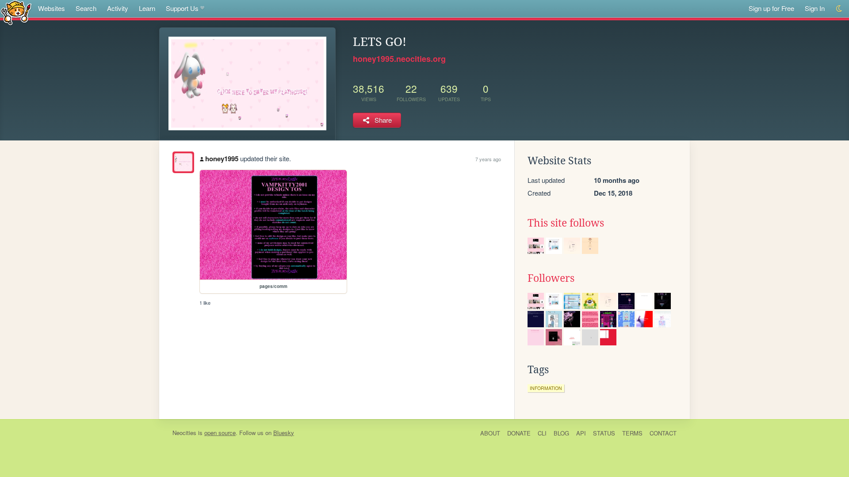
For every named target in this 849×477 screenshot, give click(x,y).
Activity (117, 8)
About (490, 433)
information (546, 388)
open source (220, 432)
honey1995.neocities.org (399, 58)
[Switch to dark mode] (839, 8)
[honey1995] (183, 162)
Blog (561, 433)
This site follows (566, 223)
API (581, 433)
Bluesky (283, 432)
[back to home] (16, 12)
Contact (663, 433)
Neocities (184, 432)
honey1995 (221, 158)
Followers (551, 278)
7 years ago (488, 159)
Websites (51, 8)
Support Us (182, 8)
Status (604, 433)
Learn (147, 8)
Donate (519, 433)
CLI (542, 433)
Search (86, 8)
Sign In (815, 8)
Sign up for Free (771, 8)
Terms (632, 433)
